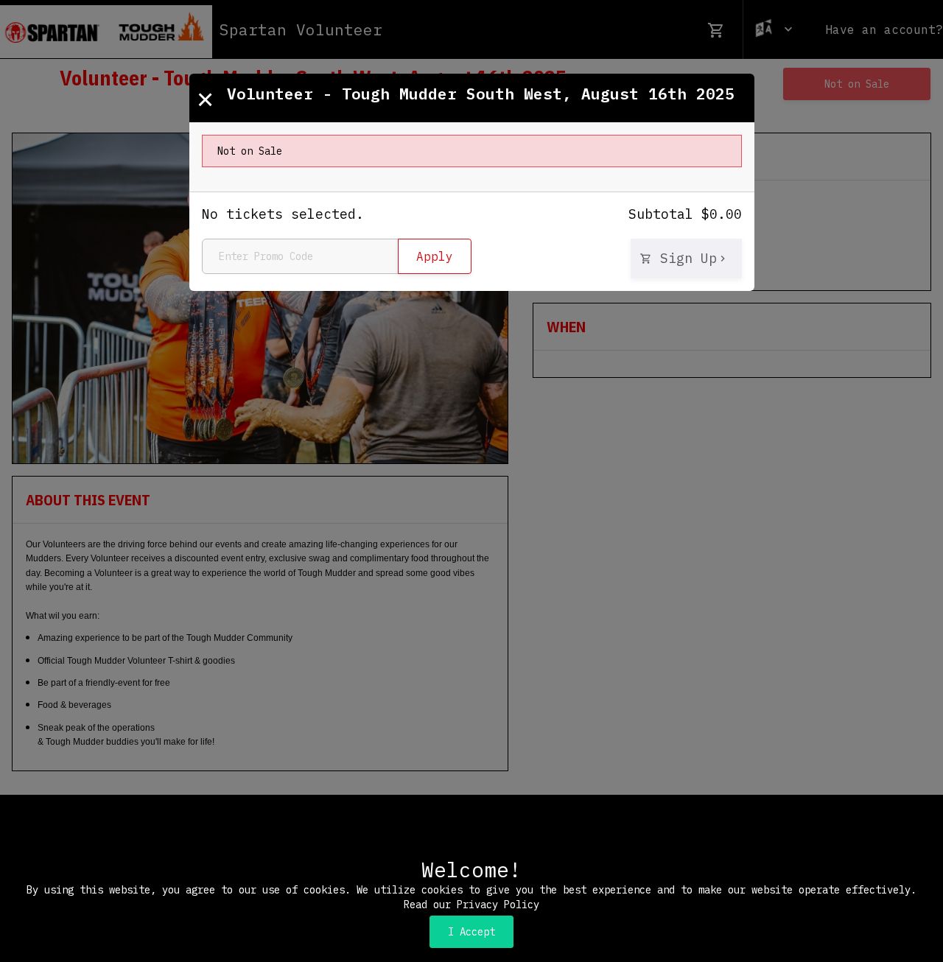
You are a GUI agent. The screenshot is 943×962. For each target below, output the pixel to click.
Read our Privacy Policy (471, 904)
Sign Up (684, 258)
